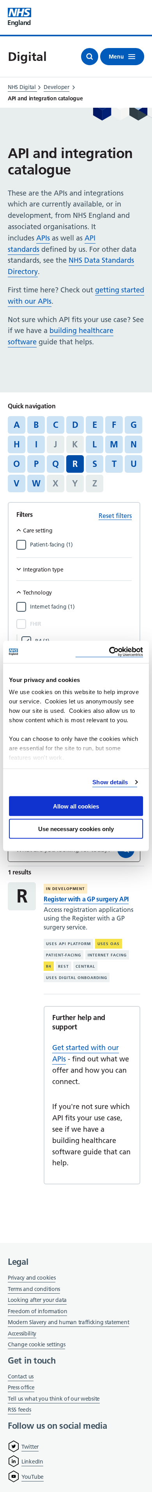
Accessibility (22, 1333)
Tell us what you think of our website (54, 1398)
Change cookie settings (36, 1345)
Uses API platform (68, 943)
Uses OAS (108, 943)
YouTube (32, 1476)
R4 (48, 966)
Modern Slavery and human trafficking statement (68, 1323)
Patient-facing (63, 955)
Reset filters (115, 516)
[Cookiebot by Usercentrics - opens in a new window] (109, 652)
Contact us (21, 1376)
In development (65, 888)
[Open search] (89, 56)
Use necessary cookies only (76, 829)
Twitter (30, 1446)
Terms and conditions (34, 1289)
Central (85, 966)
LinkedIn (32, 1461)
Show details (110, 782)
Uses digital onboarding (76, 977)
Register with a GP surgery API (86, 899)
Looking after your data (37, 1299)
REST (63, 966)
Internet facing (107, 955)
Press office (21, 1388)
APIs (43, 237)
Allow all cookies (76, 806)
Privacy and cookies (31, 1277)
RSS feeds (19, 1409)
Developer (56, 87)
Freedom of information (37, 1311)
